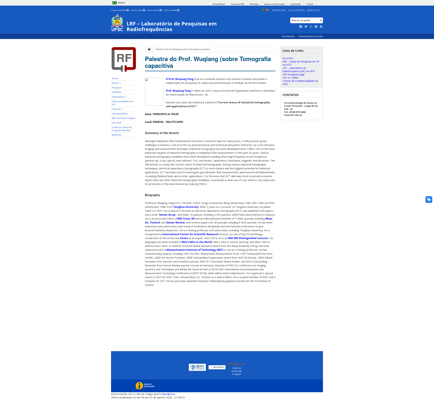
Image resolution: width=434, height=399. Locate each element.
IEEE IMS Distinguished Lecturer (248, 238)
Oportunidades (120, 113)
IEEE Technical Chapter (123, 118)
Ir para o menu (137, 10)
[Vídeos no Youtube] (311, 26)
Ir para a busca (154, 10)
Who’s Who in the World (196, 242)
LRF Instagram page (293, 74)
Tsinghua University (186, 206)
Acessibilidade (279, 10)
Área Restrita (288, 36)
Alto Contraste (296, 10)
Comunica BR (237, 4)
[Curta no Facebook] (301, 26)
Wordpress (168, 394)
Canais (310, 4)
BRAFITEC (117, 134)
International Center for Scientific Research (190, 234)
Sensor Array (167, 214)
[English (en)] (267, 10)
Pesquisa (116, 87)
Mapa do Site (313, 10)
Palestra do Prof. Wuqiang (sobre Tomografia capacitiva (183, 49)
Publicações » (119, 96)
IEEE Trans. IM (186, 218)
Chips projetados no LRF (123, 103)
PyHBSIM (116, 92)
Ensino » (116, 82)
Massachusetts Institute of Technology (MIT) (195, 249)
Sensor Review (175, 222)
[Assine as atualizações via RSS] (321, 26)
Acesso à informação (274, 4)
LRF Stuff (116, 122)
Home (115, 78)
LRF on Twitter (290, 77)
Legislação (295, 4)
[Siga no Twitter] (306, 26)
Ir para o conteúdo (119, 10)
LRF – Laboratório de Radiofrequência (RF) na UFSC (298, 69)
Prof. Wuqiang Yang (178, 90)
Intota (184, 238)
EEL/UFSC (287, 58)
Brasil (121, 2)
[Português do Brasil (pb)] (263, 10)
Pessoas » (117, 108)
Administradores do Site (311, 36)
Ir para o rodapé (171, 10)
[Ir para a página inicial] (148, 49)
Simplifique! (219, 4)
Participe (254, 4)
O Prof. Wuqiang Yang (179, 79)
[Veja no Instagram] (316, 26)
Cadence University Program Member (122, 129)
